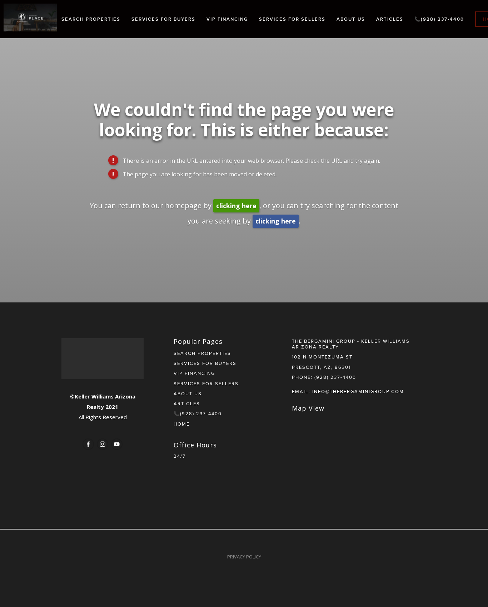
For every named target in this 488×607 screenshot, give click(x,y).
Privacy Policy (244, 556)
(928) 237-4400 (335, 377)
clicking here (236, 205)
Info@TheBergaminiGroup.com (358, 391)
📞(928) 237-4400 (439, 19)
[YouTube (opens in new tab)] (117, 444)
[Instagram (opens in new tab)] (102, 444)
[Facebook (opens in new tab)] (88, 444)
